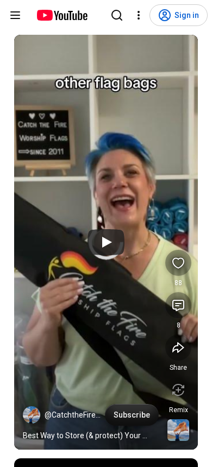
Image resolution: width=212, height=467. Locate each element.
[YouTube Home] (61, 15)
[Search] (116, 15)
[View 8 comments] (178, 305)
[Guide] (15, 15)
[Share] (178, 348)
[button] (31, 415)
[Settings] (138, 15)
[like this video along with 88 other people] (178, 263)
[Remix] (178, 390)
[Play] (106, 242)
